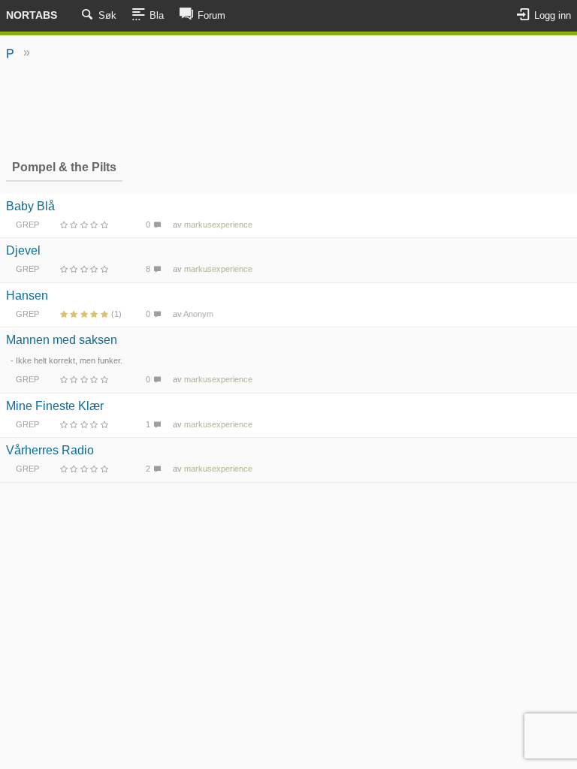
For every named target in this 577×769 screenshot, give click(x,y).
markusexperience (218, 224)
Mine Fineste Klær (55, 406)
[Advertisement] (288, 109)
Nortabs (31, 15)
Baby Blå (30, 206)
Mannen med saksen (61, 339)
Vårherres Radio (50, 450)
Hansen (27, 295)
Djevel (23, 250)
